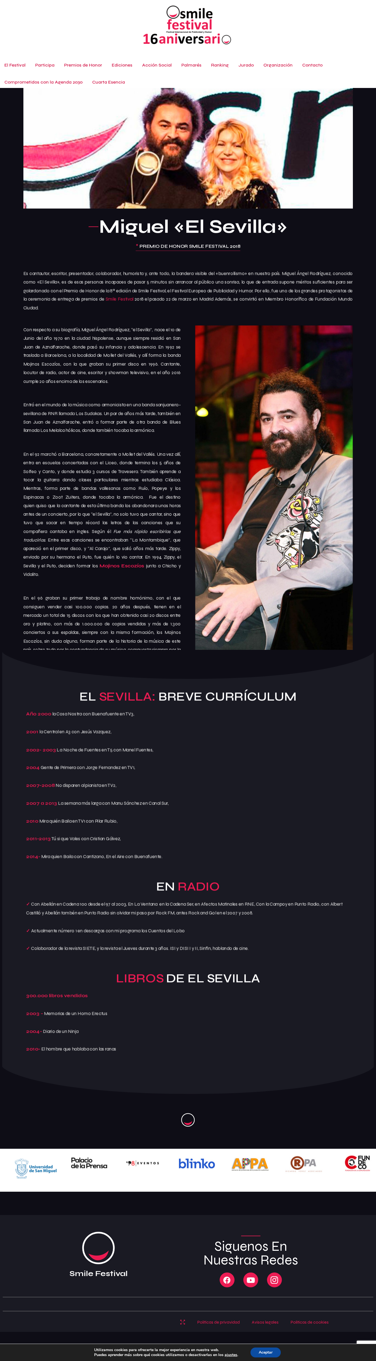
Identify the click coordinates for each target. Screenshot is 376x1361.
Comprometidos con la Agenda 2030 (43, 82)
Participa (45, 65)
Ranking (220, 65)
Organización (278, 65)
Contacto (312, 65)
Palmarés (191, 65)
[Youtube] (250, 1279)
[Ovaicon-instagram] (274, 1279)
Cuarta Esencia (108, 82)
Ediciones (122, 65)
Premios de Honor (83, 65)
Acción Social (157, 65)
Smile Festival (119, 299)
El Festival (15, 65)
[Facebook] (227, 1279)
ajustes (231, 1354)
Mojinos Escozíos (122, 566)
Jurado (246, 65)
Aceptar (266, 1352)
